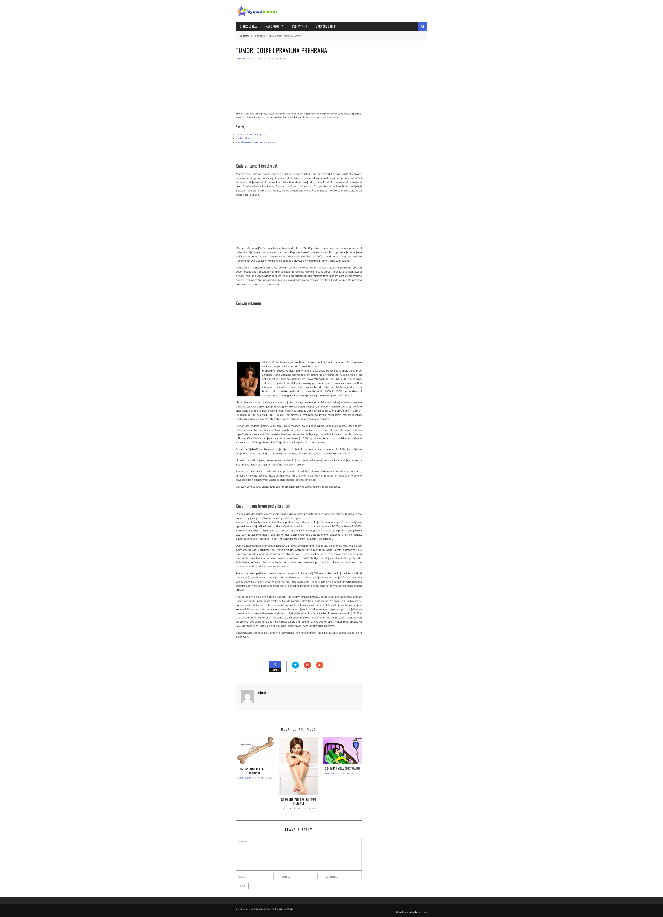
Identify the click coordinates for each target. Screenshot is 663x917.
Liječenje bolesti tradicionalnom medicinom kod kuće (265, 909)
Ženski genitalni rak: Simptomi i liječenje (298, 801)
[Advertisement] (299, 88)
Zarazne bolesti (327, 26)
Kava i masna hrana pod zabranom (256, 142)
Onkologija (243, 58)
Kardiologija (274, 26)
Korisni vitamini (245, 138)
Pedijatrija (299, 26)
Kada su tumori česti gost (250, 134)
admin (282, 58)
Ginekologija (248, 26)
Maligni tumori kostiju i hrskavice (255, 771)
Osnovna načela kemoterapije (342, 768)
